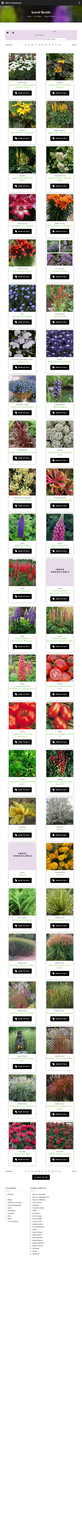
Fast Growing (37, 1216)
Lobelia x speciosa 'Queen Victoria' (22, 452)
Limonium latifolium (59, 271)
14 (32, 45)
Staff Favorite (37, 1235)
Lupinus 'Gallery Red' (22, 591)
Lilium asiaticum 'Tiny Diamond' (22, 226)
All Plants (11, 1194)
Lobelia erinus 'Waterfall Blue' (22, 407)
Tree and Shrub (13, 1221)
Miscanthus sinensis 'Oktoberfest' (59, 1058)
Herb (9, 1208)
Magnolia (22, 829)
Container (35, 1205)
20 (53, 45)
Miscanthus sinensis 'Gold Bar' (59, 920)
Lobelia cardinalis (59, 316)
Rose (9, 1216)
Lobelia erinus (22, 362)
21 (56, 45)
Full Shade (35, 1248)
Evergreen (36, 1213)
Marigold (59, 875)
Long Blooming (37, 1224)
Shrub (10, 1219)
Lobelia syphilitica (60, 407)
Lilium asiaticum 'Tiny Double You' (60, 226)
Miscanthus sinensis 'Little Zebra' (60, 1013)
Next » (74, 45)
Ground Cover (37, 1221)
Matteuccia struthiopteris (22, 920)
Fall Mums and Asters (15, 1202)
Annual (10, 1200)
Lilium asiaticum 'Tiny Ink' (22, 271)
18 (46, 45)
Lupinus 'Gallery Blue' (22, 545)
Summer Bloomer (38, 1243)
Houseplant (12, 1211)
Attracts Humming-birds (40, 1197)
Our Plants (38, 16)
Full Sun (34, 1251)
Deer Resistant (37, 1238)
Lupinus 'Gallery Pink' (60, 545)
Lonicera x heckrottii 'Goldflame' (59, 500)
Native (34, 1229)
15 (35, 45)
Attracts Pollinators (39, 1200)
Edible (34, 1211)
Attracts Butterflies (39, 1194)
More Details (24, 93)
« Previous (8, 45)
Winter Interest (37, 1246)
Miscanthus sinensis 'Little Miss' (22, 1013)
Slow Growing (37, 1232)
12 (25, 45)
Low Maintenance (38, 1227)
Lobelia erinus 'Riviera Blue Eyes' (59, 362)
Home (29, 16)
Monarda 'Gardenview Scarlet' (60, 1154)
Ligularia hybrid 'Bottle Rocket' (60, 133)
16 (39, 45)
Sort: (54, 31)
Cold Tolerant (37, 1202)
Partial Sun (36, 1254)
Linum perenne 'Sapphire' (22, 316)
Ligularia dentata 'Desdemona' (22, 133)
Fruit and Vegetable (14, 1205)
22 (59, 45)
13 (29, 45)
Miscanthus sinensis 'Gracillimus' (22, 965)
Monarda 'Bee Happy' (22, 1154)
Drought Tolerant (38, 1208)
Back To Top (42, 1177)
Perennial (11, 1213)
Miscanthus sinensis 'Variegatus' (22, 1106)
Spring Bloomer (37, 1240)
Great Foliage (37, 1219)
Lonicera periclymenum (22, 500)
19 (49, 45)
